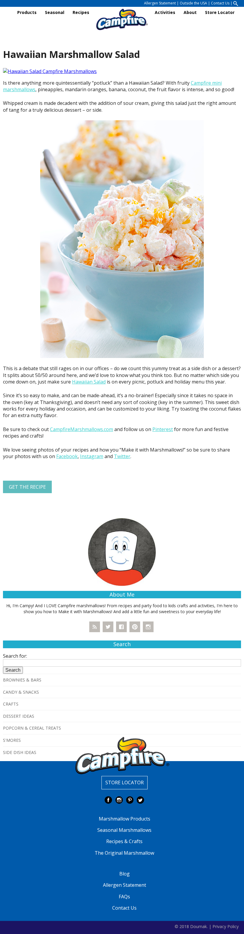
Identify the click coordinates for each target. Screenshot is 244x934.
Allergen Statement (160, 3)
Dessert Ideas (18, 716)
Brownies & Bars (22, 680)
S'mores (12, 740)
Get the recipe (27, 487)
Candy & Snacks (21, 692)
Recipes (81, 12)
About (190, 12)
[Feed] (94, 626)
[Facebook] (121, 626)
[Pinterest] (134, 626)
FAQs (124, 896)
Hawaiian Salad (89, 381)
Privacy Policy (225, 926)
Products (27, 12)
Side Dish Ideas (19, 752)
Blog (124, 873)
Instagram (91, 456)
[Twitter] (108, 626)
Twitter (122, 456)
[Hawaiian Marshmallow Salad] (50, 71)
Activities (165, 12)
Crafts (10, 704)
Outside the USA (193, 3)
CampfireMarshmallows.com (81, 429)
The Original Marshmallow (124, 853)
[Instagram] (148, 626)
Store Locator (219, 12)
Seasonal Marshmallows (124, 830)
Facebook (67, 456)
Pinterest (162, 429)
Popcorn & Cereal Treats (32, 728)
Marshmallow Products (124, 818)
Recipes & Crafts (124, 841)
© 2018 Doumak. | (193, 926)
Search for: (15, 656)
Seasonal (54, 12)
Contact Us (220, 3)
